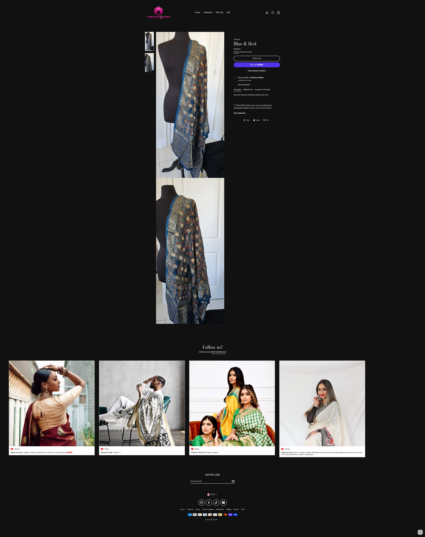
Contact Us (190, 509)
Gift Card (219, 12)
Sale (228, 12)
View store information (244, 85)
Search (182, 509)
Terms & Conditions (208, 509)
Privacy (198, 509)
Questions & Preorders (262, 89)
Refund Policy (220, 509)
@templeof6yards (218, 352)
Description (237, 89)
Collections (208, 12)
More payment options (257, 70)
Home (197, 12)
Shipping (236, 52)
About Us (236, 509)
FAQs (242, 509)
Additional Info (248, 89)
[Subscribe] (233, 481)
